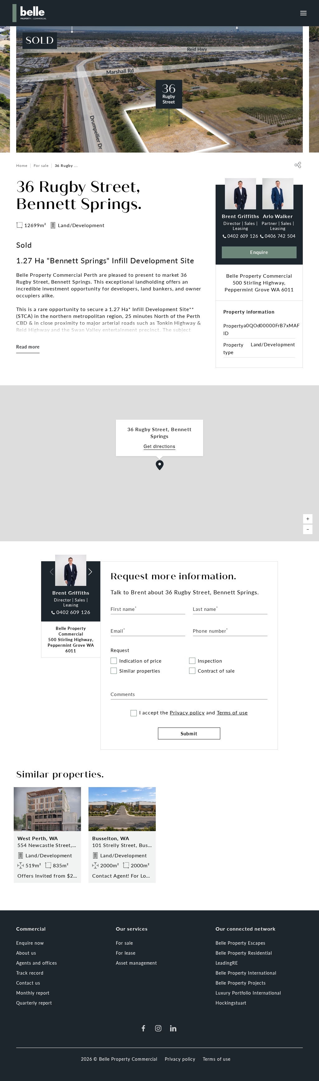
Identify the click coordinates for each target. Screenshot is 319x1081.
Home (21, 165)
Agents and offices (36, 963)
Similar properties (139, 671)
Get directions (159, 446)
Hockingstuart (231, 1003)
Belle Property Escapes (240, 943)
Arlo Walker (278, 216)
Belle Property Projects (241, 983)
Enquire (259, 252)
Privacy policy (187, 712)
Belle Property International (246, 973)
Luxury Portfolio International (248, 993)
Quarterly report (34, 1003)
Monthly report (33, 993)
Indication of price (140, 661)
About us (26, 953)
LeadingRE (227, 963)
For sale (41, 165)
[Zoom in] (307, 519)
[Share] (298, 165)
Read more (28, 346)
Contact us (28, 983)
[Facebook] (143, 1028)
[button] (160, 465)
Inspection (210, 661)
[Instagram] (158, 1028)
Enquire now (30, 943)
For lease (126, 953)
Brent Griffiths (240, 216)
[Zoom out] (307, 529)
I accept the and (193, 712)
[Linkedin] (173, 1028)
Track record (30, 973)
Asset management (136, 963)
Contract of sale (216, 671)
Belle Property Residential (244, 953)
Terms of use (232, 712)
